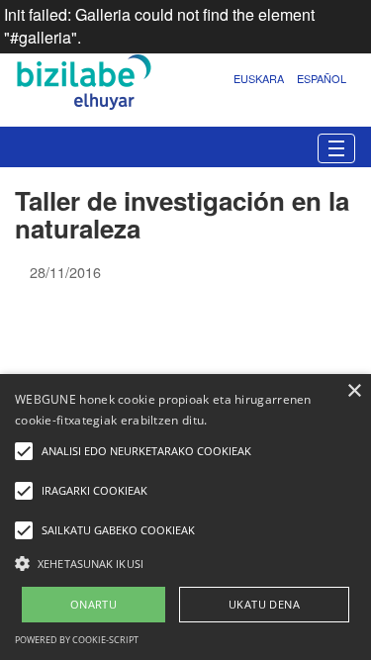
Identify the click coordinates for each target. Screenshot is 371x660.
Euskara (258, 78)
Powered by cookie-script (77, 639)
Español (321, 78)
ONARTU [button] (93, 604)
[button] (185, 562)
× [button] (353, 391)
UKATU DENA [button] (264, 604)
